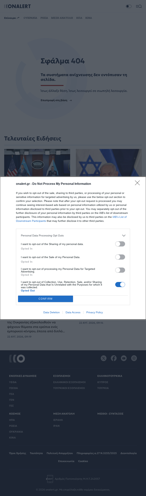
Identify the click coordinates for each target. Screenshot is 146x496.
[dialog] (73, 248)
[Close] (138, 184)
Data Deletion (51, 312)
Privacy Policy (94, 312)
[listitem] (73, 236)
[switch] (120, 243)
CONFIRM (46, 298)
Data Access (73, 312)
